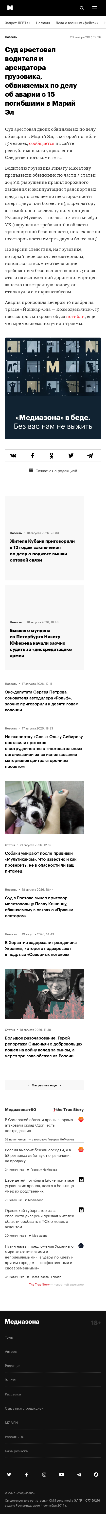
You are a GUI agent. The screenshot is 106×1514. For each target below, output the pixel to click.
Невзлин (43, 22)
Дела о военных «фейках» (77, 22)
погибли (75, 317)
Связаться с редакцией (56, 470)
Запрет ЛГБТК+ (17, 22)
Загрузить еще (44, 1085)
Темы (9, 1337)
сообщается (41, 144)
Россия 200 (14, 1436)
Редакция (12, 1365)
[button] (95, 8)
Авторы (11, 1351)
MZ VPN (11, 1422)
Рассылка (13, 1393)
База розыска (16, 1450)
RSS (12, 1379)
